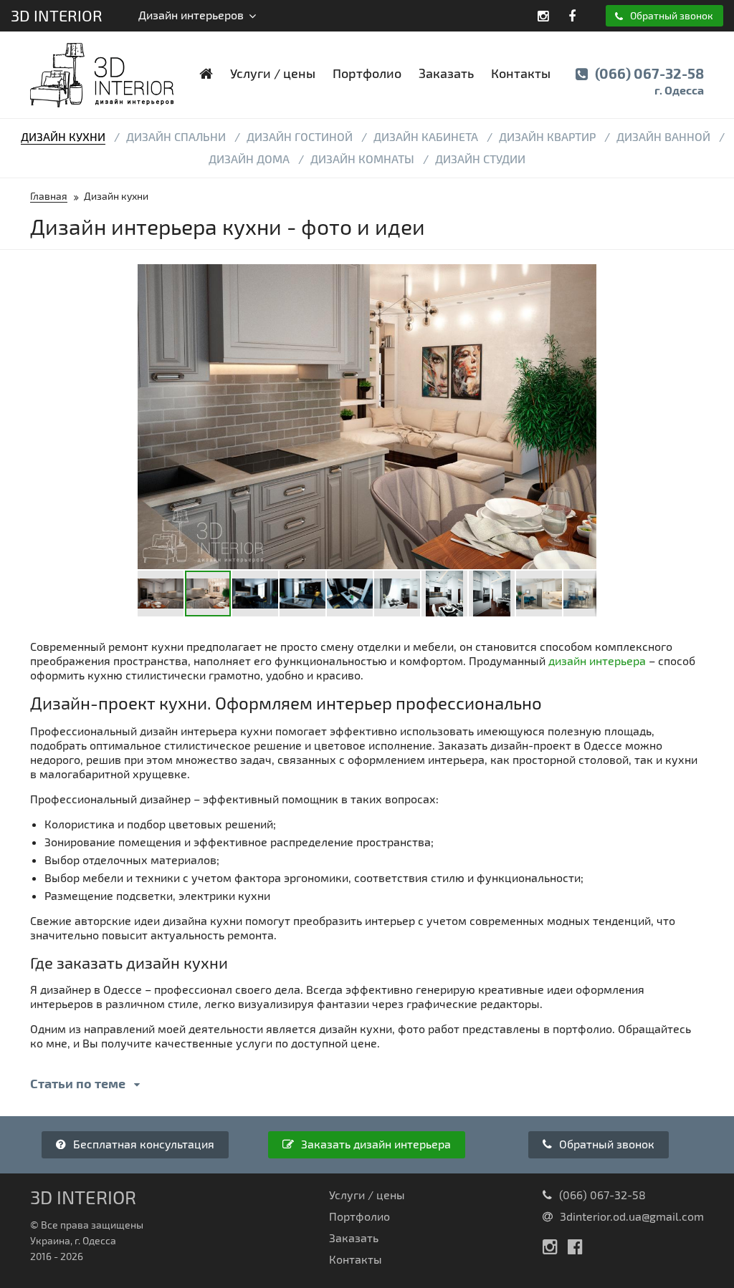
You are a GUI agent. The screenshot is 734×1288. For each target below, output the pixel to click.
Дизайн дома (249, 158)
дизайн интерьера (597, 660)
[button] (583, 277)
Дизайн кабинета (425, 136)
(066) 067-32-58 (648, 80)
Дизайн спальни (176, 136)
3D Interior (57, 15)
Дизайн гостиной (300, 136)
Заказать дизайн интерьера (374, 1144)
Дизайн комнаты (362, 158)
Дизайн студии (480, 158)
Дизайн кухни (63, 136)
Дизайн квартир (547, 136)
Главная (48, 196)
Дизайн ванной (663, 136)
